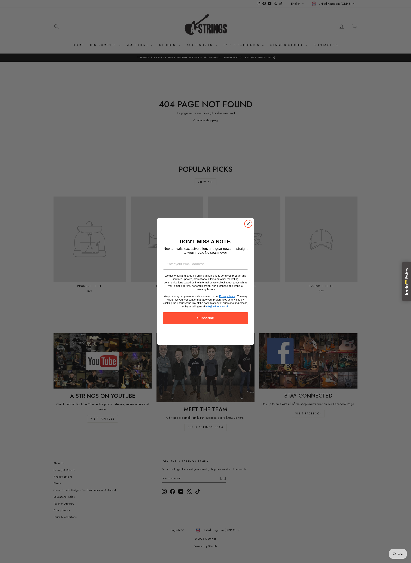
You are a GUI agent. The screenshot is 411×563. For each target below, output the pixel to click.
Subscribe (205, 318)
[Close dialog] (248, 224)
